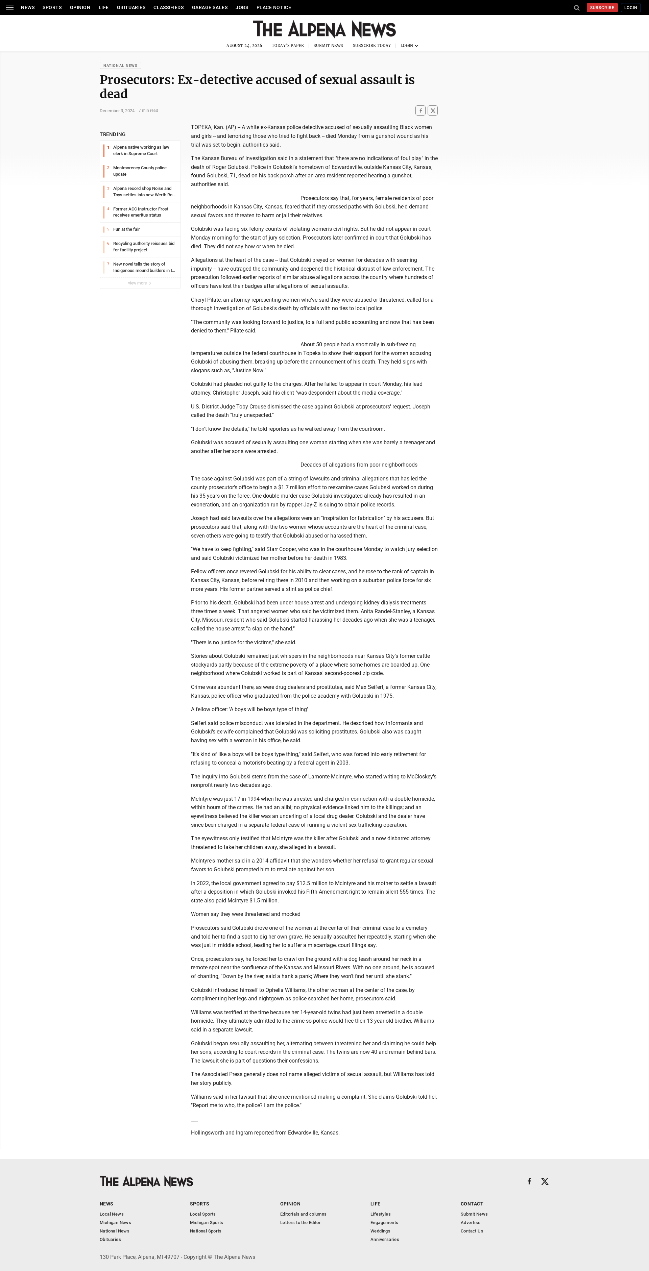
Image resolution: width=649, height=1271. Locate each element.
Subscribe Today (372, 45)
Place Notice (274, 7)
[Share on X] (433, 110)
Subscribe (602, 7)
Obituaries (131, 7)
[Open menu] (10, 7)
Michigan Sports (206, 1222)
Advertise (471, 1222)
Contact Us (472, 1230)
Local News (112, 1214)
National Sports (206, 1230)
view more (138, 283)
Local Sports (203, 1214)
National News (120, 66)
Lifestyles (380, 1214)
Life (104, 7)
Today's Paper (288, 45)
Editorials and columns (303, 1214)
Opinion (80, 7)
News (27, 7)
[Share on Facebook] (420, 110)
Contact (472, 1203)
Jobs (242, 7)
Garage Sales (210, 7)
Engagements (384, 1222)
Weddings (380, 1230)
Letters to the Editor (300, 1222)
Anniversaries (384, 1239)
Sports (52, 7)
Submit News (328, 45)
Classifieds (168, 7)
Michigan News (115, 1222)
